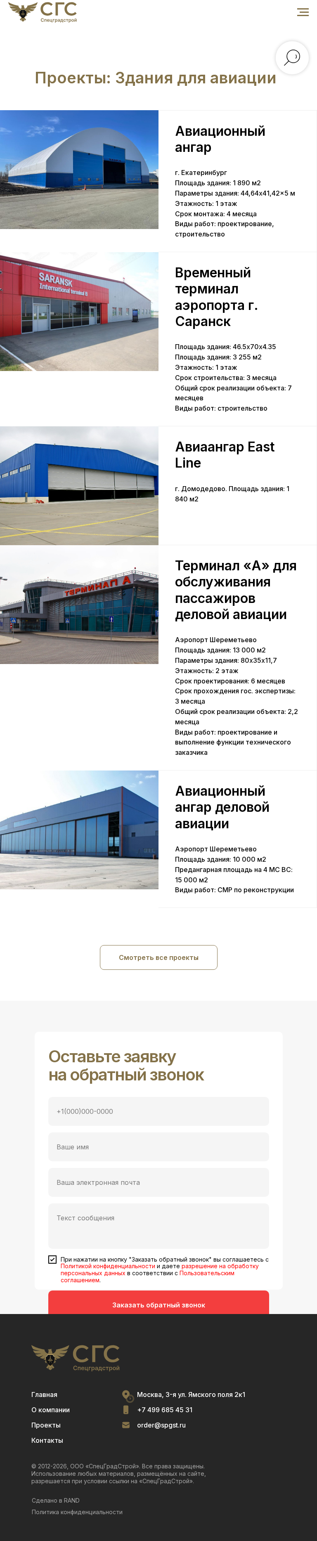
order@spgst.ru (161, 1425)
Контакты (47, 1440)
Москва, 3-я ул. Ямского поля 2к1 (191, 1394)
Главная (44, 1394)
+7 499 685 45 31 (164, 1410)
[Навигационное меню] (303, 12)
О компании (50, 1410)
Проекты (46, 1425)
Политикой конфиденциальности (108, 1265)
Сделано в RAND (56, 1500)
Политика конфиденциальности (77, 1511)
